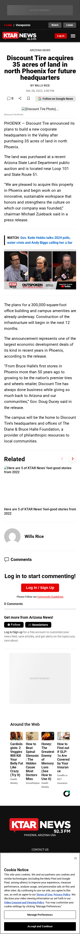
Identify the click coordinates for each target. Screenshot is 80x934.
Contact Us (40, 849)
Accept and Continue (39, 926)
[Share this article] (20, 98)
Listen (69, 25)
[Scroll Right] (72, 458)
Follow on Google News (58, 98)
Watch (54, 25)
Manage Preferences (40, 914)
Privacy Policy (62, 894)
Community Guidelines (50, 596)
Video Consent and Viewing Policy (24, 902)
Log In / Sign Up (40, 588)
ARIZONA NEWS (40, 50)
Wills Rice (34, 536)
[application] (40, 269)
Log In (60, 35)
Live (9, 25)
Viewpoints (23, 25)
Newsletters (40, 624)
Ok (75, 858)
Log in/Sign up (13, 632)
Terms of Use (44, 894)
